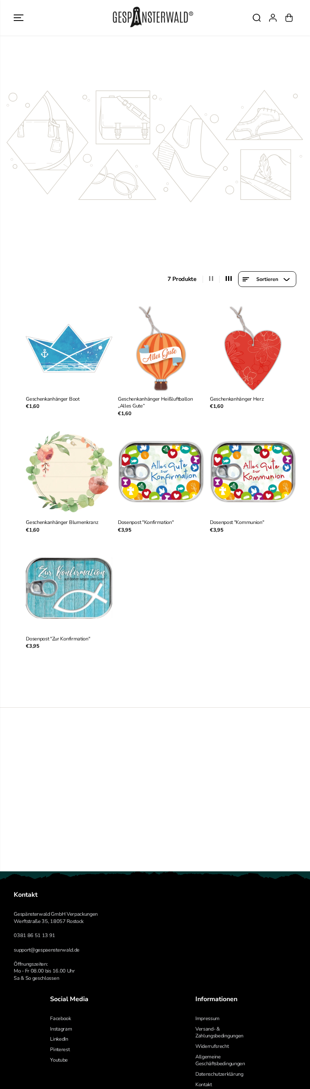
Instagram (61, 1028)
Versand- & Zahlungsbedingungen (219, 1032)
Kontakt (203, 1084)
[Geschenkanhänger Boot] (69, 348)
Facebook (60, 1018)
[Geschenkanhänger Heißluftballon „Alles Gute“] (161, 348)
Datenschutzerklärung (219, 1073)
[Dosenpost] (161, 471)
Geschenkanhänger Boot (52, 398)
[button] (18, 17)
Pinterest (59, 1049)
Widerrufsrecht (212, 1046)
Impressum (207, 1018)
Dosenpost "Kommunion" (237, 522)
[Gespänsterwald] (153, 18)
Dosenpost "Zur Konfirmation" (58, 638)
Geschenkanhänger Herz (237, 398)
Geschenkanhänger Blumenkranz (62, 522)
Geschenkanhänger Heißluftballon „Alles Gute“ (155, 402)
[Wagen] (289, 17)
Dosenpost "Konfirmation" (146, 522)
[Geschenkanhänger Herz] (253, 348)
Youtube (59, 1059)
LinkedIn (59, 1038)
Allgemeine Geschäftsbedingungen (220, 1060)
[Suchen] (256, 17)
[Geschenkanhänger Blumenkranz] (69, 471)
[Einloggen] (273, 17)
